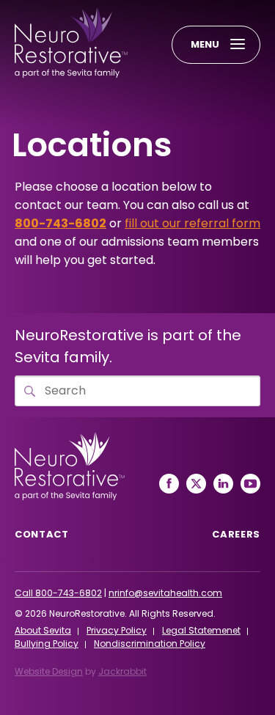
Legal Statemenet (201, 630)
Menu (205, 44)
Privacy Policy (117, 630)
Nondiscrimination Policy (149, 643)
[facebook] (169, 484)
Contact (42, 534)
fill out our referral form (192, 223)
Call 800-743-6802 (58, 593)
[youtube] (250, 484)
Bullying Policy (46, 643)
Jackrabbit (122, 671)
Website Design (49, 671)
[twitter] (196, 484)
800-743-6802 (60, 223)
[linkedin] (223, 484)
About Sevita (43, 630)
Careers (236, 534)
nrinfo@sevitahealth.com (165, 593)
